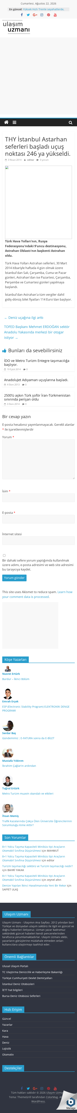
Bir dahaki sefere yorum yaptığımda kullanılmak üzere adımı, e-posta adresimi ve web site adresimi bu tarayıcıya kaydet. (37, 564)
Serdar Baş (9, 733)
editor (31, 159)
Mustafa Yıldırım (13, 760)
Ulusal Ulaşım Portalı (15, 966)
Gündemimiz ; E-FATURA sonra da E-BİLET (28, 738)
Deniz (5, 1042)
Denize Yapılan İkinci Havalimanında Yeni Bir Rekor (34, 885)
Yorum (8, 437)
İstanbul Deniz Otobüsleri (18, 984)
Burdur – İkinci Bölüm (15, 679)
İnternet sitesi (12, 534)
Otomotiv (8, 1054)
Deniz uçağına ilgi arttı (23, 317)
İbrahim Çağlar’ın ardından (19, 765)
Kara (5, 1030)
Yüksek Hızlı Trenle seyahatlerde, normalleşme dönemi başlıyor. (43, 11)
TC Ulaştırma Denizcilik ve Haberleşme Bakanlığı (32, 972)
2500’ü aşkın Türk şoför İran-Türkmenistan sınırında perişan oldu (37, 397)
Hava (5, 1036)
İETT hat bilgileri (12, 990)
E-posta (8, 513)
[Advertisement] (38, 75)
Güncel (6, 1018)
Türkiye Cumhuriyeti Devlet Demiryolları (27, 978)
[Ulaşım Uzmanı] (6, 122)
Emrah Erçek (10, 701)
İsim (6, 491)
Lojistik (6, 1048)
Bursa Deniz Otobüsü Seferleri (21, 996)
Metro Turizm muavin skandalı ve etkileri (27, 793)
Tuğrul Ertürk (10, 788)
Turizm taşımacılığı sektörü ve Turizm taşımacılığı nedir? (37, 866)
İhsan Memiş (10, 816)
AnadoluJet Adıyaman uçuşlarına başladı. (36, 380)
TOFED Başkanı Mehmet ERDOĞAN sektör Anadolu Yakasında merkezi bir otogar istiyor (37, 332)
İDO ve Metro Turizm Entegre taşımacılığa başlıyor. (36, 362)
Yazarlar (7, 1024)
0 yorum (44, 159)
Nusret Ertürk (11, 674)
